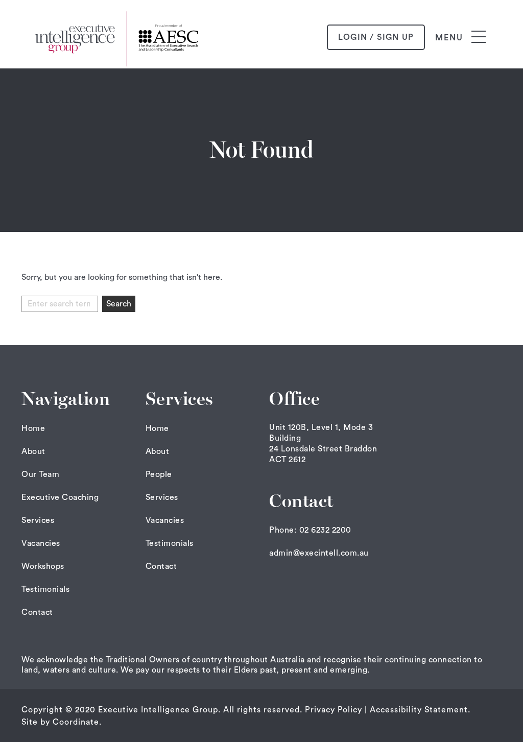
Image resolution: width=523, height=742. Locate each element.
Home (33, 428)
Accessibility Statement (419, 710)
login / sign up (376, 37)
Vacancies (40, 543)
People (159, 474)
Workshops (42, 566)
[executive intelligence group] (118, 37)
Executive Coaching (60, 497)
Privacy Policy (333, 710)
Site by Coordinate (60, 722)
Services (37, 520)
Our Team (40, 474)
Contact (37, 612)
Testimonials (45, 589)
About (33, 451)
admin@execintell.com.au (319, 553)
